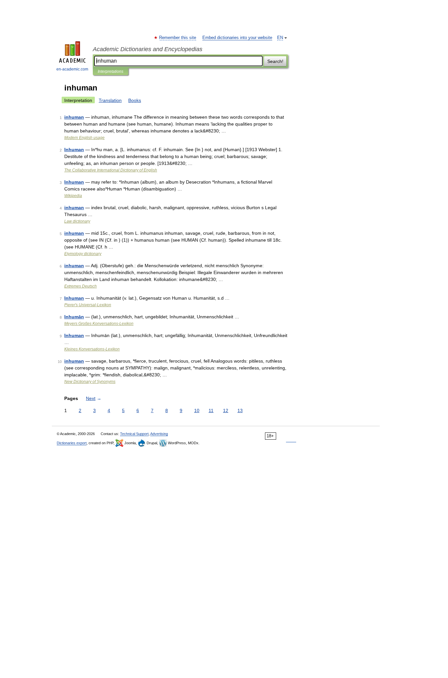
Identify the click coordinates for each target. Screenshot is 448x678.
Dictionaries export (72, 443)
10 (196, 410)
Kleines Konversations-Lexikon (92, 349)
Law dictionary (77, 221)
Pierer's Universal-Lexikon (87, 305)
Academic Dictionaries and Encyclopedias (147, 49)
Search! (275, 61)
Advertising (159, 434)
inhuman (74, 117)
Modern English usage (84, 137)
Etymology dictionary (82, 253)
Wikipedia (73, 195)
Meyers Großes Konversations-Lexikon (98, 323)
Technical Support (134, 434)
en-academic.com (72, 69)
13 (240, 410)
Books (134, 100)
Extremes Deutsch (80, 286)
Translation (110, 100)
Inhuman (74, 149)
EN (280, 37)
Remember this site (178, 37)
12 (225, 410)
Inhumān (74, 316)
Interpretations (110, 71)
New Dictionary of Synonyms (89, 381)
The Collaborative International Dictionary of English (110, 170)
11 (211, 410)
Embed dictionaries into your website (237, 37)
